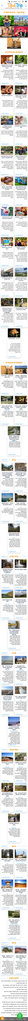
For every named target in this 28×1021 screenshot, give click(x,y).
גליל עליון (14, 556)
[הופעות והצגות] (21, 32)
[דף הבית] (26, 6)
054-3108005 (14, 1)
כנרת (14, 460)
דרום (14, 846)
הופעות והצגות (21, 36)
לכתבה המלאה (19, 83)
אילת (14, 943)
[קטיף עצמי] (7, 22)
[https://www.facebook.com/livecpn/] (26, 2)
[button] (2, 1018)
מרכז (14, 653)
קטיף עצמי (7, 25)
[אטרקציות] (21, 20)
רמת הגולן (14, 749)
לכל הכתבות (4, 459)
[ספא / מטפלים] (7, 32)
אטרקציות (21, 25)
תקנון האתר (11, 1019)
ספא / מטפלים (7, 36)
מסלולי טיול (14, 47)
